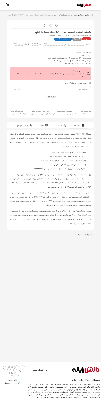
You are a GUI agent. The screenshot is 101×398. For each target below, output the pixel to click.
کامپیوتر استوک (42, 390)
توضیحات (77, 125)
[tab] (78, 125)
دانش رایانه (61, 197)
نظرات (41, 125)
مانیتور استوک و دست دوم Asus (57, 15)
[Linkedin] (18, 373)
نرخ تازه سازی (60, 156)
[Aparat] (12, 373)
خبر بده (44, 25)
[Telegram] (6, 367)
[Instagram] (24, 367)
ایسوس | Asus (18, 44)
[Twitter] (18, 367)
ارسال (50, 25)
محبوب (56, 25)
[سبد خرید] (7, 4)
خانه (92, 15)
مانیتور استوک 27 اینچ (73, 83)
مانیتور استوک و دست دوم (80, 15)
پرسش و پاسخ (22, 125)
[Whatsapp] (12, 367)
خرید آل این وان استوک (44, 392)
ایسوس (62, 179)
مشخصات (59, 125)
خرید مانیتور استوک (58, 390)
